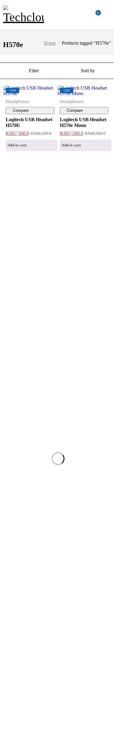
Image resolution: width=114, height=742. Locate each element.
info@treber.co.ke (18, 202)
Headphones (17, 101)
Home (50, 43)
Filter (34, 70)
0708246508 (12, 212)
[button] (31, 145)
